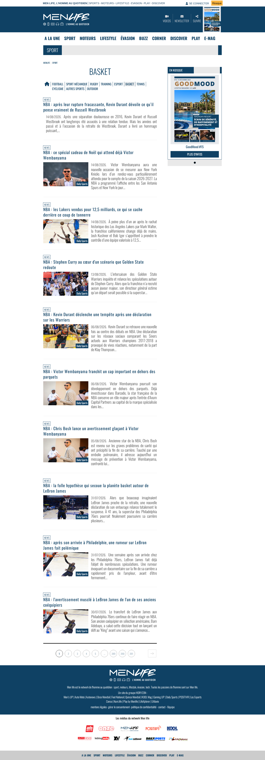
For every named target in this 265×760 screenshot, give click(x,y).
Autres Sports (75, 88)
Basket (129, 84)
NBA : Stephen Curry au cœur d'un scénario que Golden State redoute (93, 264)
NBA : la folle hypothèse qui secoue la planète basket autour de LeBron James (96, 488)
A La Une (52, 38)
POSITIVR (184, 697)
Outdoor (92, 88)
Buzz (143, 38)
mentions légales (99, 707)
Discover (178, 38)
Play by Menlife (130, 701)
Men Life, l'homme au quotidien (65, 3)
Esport (118, 84)
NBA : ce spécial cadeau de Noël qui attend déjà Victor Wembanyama (88, 155)
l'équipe (171, 707)
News (46, 99)
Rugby (94, 84)
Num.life (118, 701)
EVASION (136, 3)
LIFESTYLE (122, 3)
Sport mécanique (76, 84)
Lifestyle (108, 38)
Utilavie (155, 701)
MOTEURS (107, 3)
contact (161, 707)
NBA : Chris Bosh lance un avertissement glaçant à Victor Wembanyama (91, 431)
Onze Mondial (103, 697)
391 (131, 654)
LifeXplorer (145, 701)
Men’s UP (68, 697)
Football (57, 84)
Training (106, 84)
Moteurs (88, 38)
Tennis (141, 84)
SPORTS (94, 3)
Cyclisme (57, 88)
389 (113, 654)
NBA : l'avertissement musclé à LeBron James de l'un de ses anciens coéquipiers (99, 602)
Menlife (46, 62)
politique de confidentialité (143, 707)
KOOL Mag (147, 697)
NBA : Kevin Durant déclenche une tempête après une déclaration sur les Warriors (97, 317)
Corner (159, 38)
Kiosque (217, 3)
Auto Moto (79, 697)
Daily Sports (172, 697)
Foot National (118, 697)
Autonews (91, 697)
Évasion (128, 38)
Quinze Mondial (132, 697)
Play (196, 38)
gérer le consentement (119, 707)
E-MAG (209, 38)
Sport (69, 38)
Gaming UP (158, 697)
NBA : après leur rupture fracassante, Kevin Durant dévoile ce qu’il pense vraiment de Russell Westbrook (98, 107)
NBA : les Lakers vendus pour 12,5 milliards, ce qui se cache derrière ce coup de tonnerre (93, 212)
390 (122, 654)
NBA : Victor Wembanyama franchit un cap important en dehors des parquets (99, 374)
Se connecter (199, 3)
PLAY (147, 3)
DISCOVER (158, 3)
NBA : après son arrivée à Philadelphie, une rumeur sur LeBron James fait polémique (95, 545)
